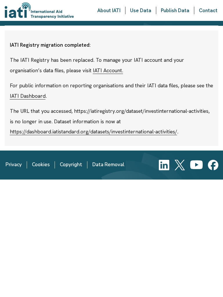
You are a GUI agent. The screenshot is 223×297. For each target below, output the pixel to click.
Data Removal (108, 164)
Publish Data (175, 10)
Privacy (14, 164)
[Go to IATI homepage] (39, 10)
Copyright (71, 164)
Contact (208, 10)
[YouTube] (196, 165)
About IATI (109, 10)
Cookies (41, 164)
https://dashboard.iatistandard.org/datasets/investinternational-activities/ (93, 131)
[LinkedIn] (164, 165)
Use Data (140, 10)
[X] (180, 165)
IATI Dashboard (28, 96)
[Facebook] (213, 165)
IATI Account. (108, 70)
